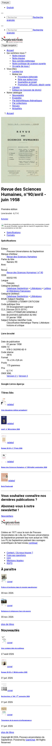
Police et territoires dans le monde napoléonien (19, 587)
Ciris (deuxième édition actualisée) (14, 410)
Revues (16, 106)
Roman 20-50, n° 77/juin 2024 (11, 448)
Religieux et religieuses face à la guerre (16, 611)
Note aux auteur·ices (27, 79)
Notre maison (18, 55)
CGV (9, 558)
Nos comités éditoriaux (23, 61)
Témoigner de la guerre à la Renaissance (16, 720)
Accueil (10, 50)
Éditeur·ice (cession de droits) (26, 90)
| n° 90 (25, 272)
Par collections (19, 103)
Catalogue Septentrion (17, 288)
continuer (33, 543)
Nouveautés (18, 95)
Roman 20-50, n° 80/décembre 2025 (14, 672)
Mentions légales (15, 560)
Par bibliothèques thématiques (27, 100)
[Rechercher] (2, 13)
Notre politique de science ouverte (29, 63)
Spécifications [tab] (14, 232)
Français (5, 3)
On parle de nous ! (21, 66)
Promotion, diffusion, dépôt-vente (34, 84)
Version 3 (23, 376)
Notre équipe (18, 58)
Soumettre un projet (27, 82)
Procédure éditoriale (28, 76)
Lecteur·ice (17, 71)
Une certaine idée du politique (12, 648)
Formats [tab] (11, 235)
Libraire (16, 87)
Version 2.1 (12, 376)
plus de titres (7, 624)
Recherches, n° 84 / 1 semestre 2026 (15, 696)
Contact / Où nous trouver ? (20, 552)
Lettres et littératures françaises (29, 289)
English (10, 7)
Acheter (4, 219)
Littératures (36, 288)
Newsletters (7, 516)
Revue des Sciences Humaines (22, 256)
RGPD (9, 563)
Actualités (17, 108)
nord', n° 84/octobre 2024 (10, 429)
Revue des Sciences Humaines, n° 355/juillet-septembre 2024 (24, 467)
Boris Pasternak (7, 486)
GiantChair (30, 739)
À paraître (16, 98)
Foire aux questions (16, 555)
